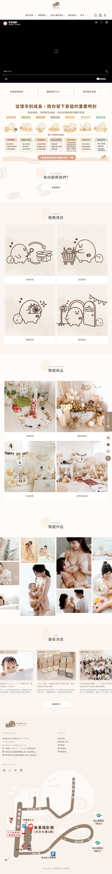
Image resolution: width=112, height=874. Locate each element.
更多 (82, 15)
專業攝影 (42, 15)
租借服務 (72, 15)
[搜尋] (95, 15)
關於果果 (29, 15)
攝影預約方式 (63, 742)
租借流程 (61, 738)
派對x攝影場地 (56, 15)
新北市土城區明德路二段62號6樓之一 (23, 755)
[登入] (105, 15)
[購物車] (100, 15)
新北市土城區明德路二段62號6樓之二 (21, 752)
